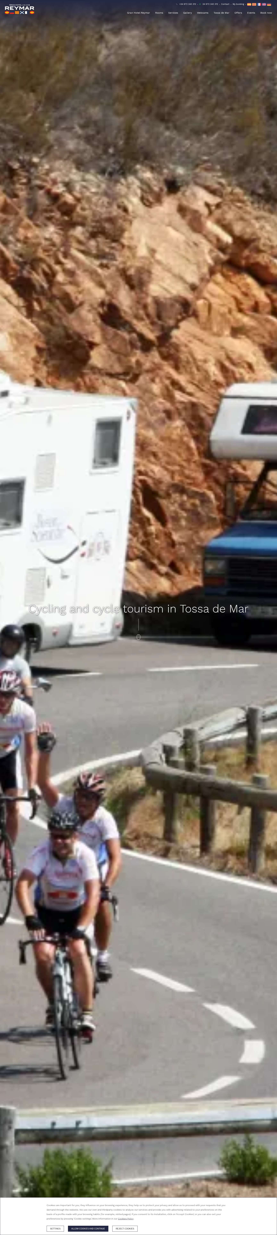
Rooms (159, 12)
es (249, 4)
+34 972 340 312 (187, 4)
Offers (238, 12)
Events (251, 12)
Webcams (202, 12)
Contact (225, 4)
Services (173, 12)
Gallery (187, 12)
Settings (55, 1228)
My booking (238, 4)
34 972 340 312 (210, 4)
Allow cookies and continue (88, 1228)
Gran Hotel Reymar (138, 12)
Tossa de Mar (221, 12)
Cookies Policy (126, 1218)
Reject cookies (125, 1228)
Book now (266, 12)
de (269, 4)
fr (259, 4)
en (264, 4)
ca (254, 4)
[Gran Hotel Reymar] (19, 9)
